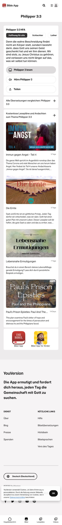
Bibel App (18, 346)
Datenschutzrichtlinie (17, 497)
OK (53, 493)
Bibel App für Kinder (40, 346)
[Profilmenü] (54, 5)
